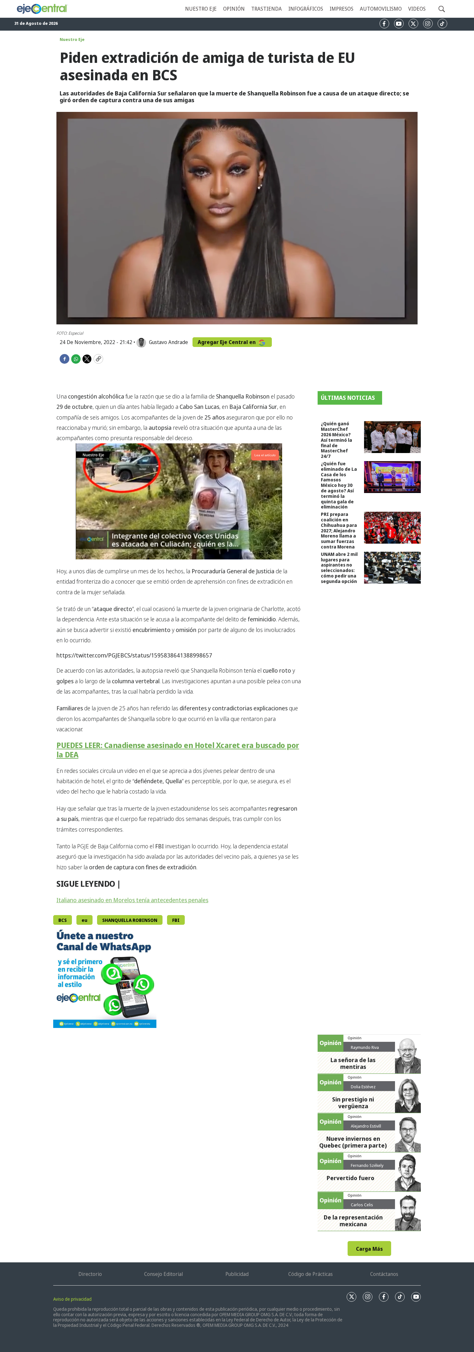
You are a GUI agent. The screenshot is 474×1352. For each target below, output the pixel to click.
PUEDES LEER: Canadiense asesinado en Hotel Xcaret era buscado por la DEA (177, 749)
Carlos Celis (362, 1205)
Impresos (341, 8)
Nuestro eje (201, 8)
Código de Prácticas (310, 1274)
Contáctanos (384, 1274)
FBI (176, 920)
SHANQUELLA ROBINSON (129, 920)
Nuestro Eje (72, 39)
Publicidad (237, 1274)
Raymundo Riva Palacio (365, 1049)
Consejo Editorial (163, 1274)
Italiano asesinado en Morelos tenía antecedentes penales (132, 900)
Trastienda (266, 8)
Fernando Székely (367, 1165)
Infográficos (305, 8)
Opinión (234, 8)
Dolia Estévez (363, 1087)
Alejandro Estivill (366, 1126)
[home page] (42, 9)
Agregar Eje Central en (227, 342)
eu (84, 920)
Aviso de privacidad (72, 1299)
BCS (62, 920)
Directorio (90, 1274)
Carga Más (369, 1248)
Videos (417, 8)
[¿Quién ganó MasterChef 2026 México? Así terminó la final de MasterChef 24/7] (392, 437)
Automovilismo (381, 8)
